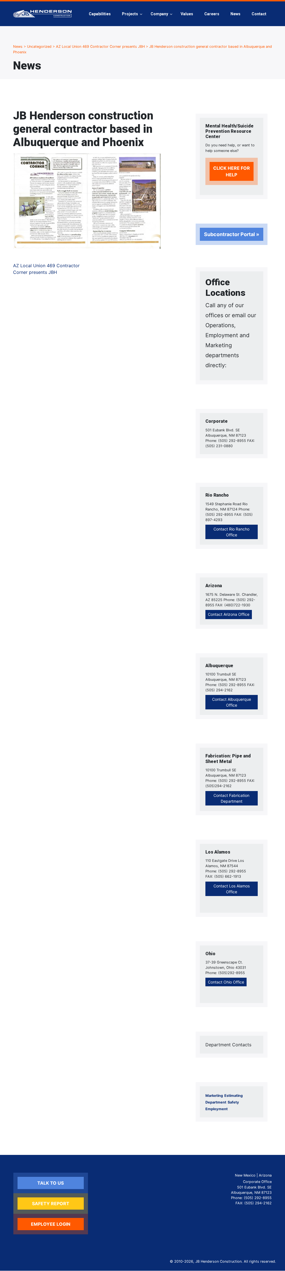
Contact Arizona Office (228, 614)
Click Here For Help (231, 171)
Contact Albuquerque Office (231, 702)
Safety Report (50, 1203)
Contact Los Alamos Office (231, 889)
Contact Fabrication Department (231, 798)
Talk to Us (50, 1183)
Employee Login (50, 1224)
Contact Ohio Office (226, 982)
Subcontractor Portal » (231, 234)
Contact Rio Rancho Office (231, 532)
